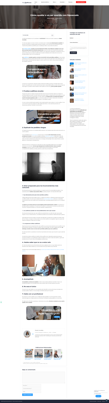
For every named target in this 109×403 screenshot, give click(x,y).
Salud (36, 2)
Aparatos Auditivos (45, 2)
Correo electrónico (74, 42)
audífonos (26, 57)
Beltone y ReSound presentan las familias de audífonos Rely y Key (35, 363)
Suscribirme (73, 52)
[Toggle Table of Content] (52, 35)
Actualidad (62, 2)
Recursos (70, 2)
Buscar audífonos (81, 2)
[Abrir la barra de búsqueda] (35, 3)
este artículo (34, 134)
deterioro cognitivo (49, 136)
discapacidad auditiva (48, 198)
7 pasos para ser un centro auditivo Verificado (31, 362)
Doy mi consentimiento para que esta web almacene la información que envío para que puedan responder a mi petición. (78, 48)
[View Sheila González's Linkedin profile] (33, 334)
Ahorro (54, 2)
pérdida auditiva (27, 48)
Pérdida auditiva (58, 18)
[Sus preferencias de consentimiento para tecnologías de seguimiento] (1, 302)
